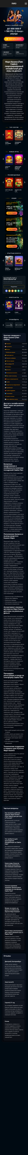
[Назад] (3, 134)
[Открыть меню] (26, 3)
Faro (14, 4)
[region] (14, 138)
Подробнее (14, 286)
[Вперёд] (24, 134)
